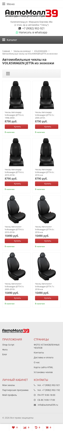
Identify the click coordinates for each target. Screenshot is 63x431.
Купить (17, 126)
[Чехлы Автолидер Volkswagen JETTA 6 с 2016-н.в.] (47, 152)
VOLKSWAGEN (40, 51)
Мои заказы (8, 385)
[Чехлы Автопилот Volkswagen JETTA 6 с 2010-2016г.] (16, 209)
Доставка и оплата (43, 357)
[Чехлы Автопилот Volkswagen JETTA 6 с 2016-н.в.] (47, 209)
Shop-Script (8, 344)
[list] (13, 73)
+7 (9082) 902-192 (51, 390)
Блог (4, 354)
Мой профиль (9, 394)
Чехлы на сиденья (22, 51)
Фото (4, 349)
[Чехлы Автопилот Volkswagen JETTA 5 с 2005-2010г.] (16, 266)
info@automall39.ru (48, 404)
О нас (37, 362)
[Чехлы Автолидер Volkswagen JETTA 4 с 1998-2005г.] (16, 95)
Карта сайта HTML (43, 367)
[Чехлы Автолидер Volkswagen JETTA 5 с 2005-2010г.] (47, 95)
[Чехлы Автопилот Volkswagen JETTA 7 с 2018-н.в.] (47, 266)
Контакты (39, 352)
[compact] (17, 73)
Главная (6, 51)
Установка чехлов (43, 372)
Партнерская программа (15, 390)
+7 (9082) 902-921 (33, 28)
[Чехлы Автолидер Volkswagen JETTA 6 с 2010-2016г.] (16, 152)
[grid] (8, 73)
